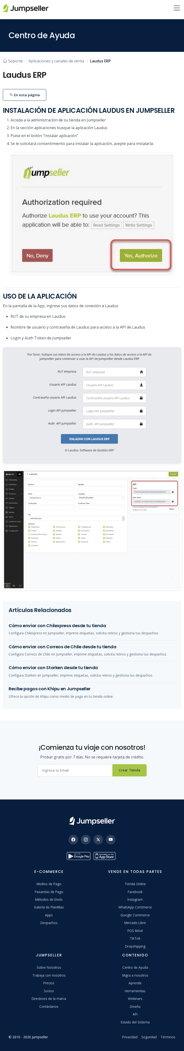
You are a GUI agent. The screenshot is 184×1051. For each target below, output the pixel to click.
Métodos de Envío (49, 899)
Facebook (135, 891)
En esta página (26, 94)
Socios (49, 991)
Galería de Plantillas (49, 907)
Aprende (135, 983)
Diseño (135, 1006)
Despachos (49, 922)
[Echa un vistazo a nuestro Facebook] (73, 839)
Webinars (135, 998)
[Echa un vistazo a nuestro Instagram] (86, 839)
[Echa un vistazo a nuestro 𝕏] (98, 839)
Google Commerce (135, 915)
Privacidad (130, 1037)
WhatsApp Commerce (135, 907)
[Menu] (176, 8)
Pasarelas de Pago (49, 891)
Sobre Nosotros (49, 967)
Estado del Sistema (135, 1022)
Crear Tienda (129, 770)
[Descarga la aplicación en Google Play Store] (79, 856)
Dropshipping (135, 946)
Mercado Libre (135, 922)
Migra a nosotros (135, 975)
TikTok (135, 938)
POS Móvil (135, 930)
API (135, 1014)
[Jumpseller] (92, 821)
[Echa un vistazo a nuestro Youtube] (110, 839)
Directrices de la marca (49, 998)
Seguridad (149, 1037)
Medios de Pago (49, 884)
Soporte (15, 61)
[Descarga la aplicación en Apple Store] (105, 856)
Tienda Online (135, 884)
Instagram (135, 899)
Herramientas (135, 991)
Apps (49, 915)
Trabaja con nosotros (49, 975)
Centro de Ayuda (135, 967)
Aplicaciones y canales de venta (56, 61)
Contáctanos (48, 1006)
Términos (168, 1037)
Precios (48, 983)
